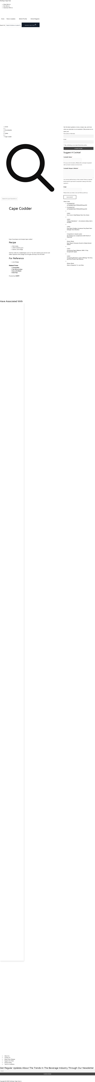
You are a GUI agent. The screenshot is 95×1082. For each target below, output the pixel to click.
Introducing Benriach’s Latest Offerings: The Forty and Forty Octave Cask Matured (79, 258)
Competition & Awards (72, 234)
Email (65, 139)
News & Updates (11, 19)
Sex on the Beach (16, 271)
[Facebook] (47, 11)
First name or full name (69, 133)
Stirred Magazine (35, 19)
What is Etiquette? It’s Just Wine (75, 265)
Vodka (6, 133)
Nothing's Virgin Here (5, 0)
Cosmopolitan (15, 267)
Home (2, 19)
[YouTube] (47, 14)
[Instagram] (47, 13)
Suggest (70, 197)
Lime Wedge (15, 262)
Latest (68, 213)
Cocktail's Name (68, 157)
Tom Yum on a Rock (17, 269)
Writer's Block (70, 241)
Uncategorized (70, 203)
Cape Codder (8, 136)
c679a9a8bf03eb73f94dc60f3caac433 (77, 205)
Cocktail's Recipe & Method (71, 168)
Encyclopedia (8, 130)
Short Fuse (15, 272)
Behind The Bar (23, 19)
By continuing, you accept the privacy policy (76, 145)
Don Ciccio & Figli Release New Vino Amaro (78, 215)
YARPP (17, 276)
